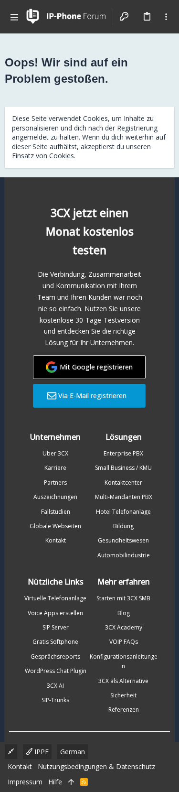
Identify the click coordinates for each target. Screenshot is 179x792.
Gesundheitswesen (123, 540)
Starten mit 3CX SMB (123, 598)
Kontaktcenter (123, 482)
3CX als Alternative (123, 681)
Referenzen (123, 709)
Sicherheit (123, 695)
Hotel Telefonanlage (123, 512)
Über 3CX (55, 453)
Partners (55, 482)
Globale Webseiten (55, 526)
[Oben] (71, 782)
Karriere (55, 468)
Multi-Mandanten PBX (123, 497)
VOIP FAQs (123, 642)
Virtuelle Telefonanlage (55, 598)
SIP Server (55, 627)
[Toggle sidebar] (166, 16)
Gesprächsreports (55, 656)
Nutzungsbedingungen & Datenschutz (96, 766)
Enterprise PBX (123, 453)
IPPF (40, 751)
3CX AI (55, 686)
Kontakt (55, 540)
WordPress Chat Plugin (55, 671)
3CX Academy (123, 627)
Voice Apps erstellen (55, 613)
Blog (123, 613)
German (72, 751)
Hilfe (55, 781)
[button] (14, 16)
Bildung (123, 526)
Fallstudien (55, 512)
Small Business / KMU (123, 468)
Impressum (25, 781)
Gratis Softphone (55, 642)
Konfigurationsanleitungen (124, 661)
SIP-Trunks (55, 700)
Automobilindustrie (123, 555)
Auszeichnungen (55, 497)
